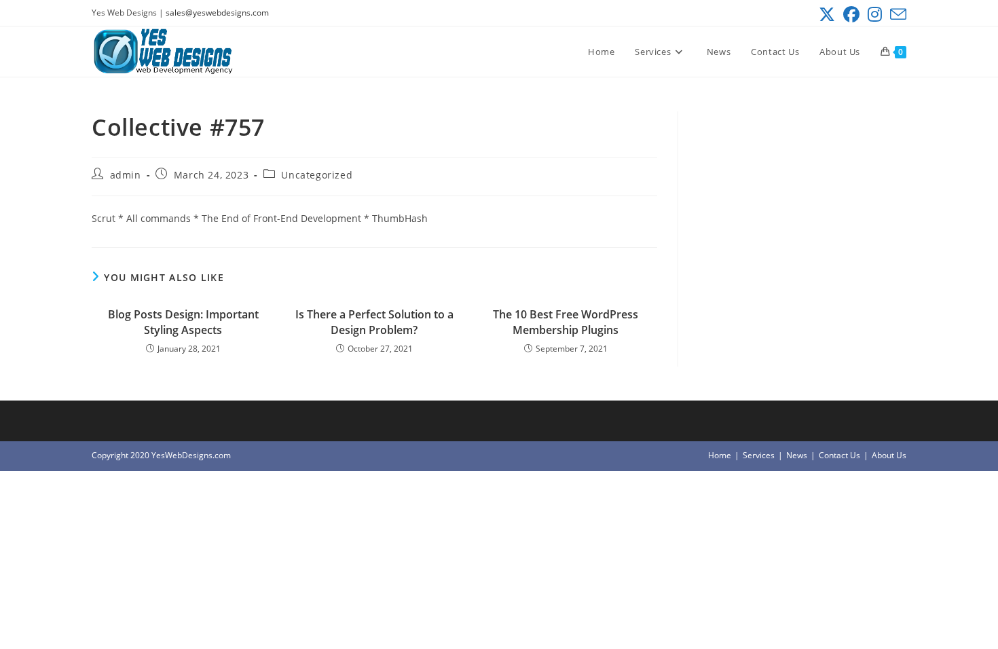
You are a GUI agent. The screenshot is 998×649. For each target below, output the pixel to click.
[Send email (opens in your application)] (896, 14)
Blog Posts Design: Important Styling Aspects (183, 322)
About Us (889, 455)
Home (719, 455)
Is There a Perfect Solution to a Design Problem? (374, 322)
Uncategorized (316, 174)
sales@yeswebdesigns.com (217, 12)
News (796, 455)
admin (125, 174)
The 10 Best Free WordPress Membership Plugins (565, 322)
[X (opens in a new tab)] (827, 14)
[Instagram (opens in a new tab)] (875, 14)
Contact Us (839, 455)
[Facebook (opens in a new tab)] (851, 14)
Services (759, 455)
